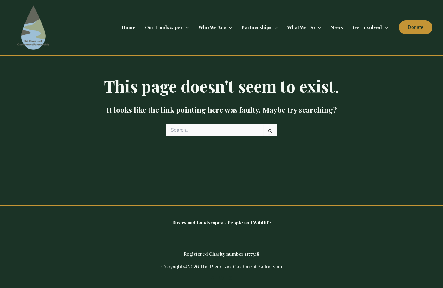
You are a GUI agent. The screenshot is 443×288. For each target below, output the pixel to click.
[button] (186, 27)
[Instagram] (230, 278)
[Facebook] (212, 278)
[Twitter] (221, 278)
